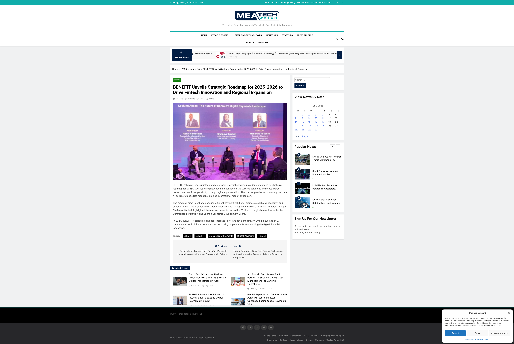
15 (303, 122)
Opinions (263, 42)
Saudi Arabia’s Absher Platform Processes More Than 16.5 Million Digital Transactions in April (207, 277)
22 (303, 125)
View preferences (499, 333)
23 (309, 125)
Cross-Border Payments (221, 236)
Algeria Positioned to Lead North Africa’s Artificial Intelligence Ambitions (326, 205)
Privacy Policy (482, 339)
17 (316, 122)
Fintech (177, 80)
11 (323, 118)
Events (250, 42)
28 (296, 129)
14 (296, 122)
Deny (477, 333)
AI (313, 166)
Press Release (305, 35)
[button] (508, 313)
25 (323, 125)
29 (303, 129)
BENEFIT (200, 236)
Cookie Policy (470, 339)
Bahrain (187, 236)
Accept (455, 333)
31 (316, 129)
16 (309, 122)
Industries (272, 35)
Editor (193, 285)
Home (204, 35)
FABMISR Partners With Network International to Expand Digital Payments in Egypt (207, 297)
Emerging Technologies (248, 35)
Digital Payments (245, 236)
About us (283, 336)
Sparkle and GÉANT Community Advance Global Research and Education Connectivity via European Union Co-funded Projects (297, 3)
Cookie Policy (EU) (335, 340)
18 (323, 122)
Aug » (305, 136)
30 (309, 129)
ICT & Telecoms (219, 35)
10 (316, 118)
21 (296, 125)
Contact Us (295, 336)
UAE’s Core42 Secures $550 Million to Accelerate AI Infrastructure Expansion (326, 190)
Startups (287, 35)
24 (316, 125)
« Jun (297, 136)
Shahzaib (179, 98)
